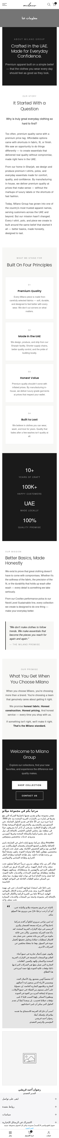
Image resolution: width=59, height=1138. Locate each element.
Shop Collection (29, 785)
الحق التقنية (29, 1128)
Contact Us (29, 795)
